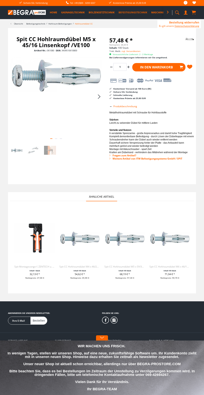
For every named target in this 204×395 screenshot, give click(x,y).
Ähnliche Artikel (101, 196)
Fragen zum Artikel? (124, 155)
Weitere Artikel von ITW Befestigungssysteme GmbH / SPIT (147, 158)
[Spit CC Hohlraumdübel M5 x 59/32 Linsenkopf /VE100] (124, 238)
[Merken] (190, 67)
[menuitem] (183, 2)
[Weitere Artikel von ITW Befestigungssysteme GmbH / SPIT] (185, 43)
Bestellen (39, 320)
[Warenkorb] (194, 12)
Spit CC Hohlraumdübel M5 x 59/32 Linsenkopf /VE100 (124, 266)
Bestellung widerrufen (184, 22)
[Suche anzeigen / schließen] (177, 11)
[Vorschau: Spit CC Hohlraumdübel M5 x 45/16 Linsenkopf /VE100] (17, 150)
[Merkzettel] (194, 3)
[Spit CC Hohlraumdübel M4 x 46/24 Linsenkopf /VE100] (79, 238)
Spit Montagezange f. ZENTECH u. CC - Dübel (34, 266)
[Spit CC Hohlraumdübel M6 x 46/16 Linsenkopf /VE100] (169, 238)
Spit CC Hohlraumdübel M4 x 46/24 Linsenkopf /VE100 (79, 266)
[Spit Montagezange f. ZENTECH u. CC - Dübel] (34, 238)
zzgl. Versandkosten (131, 51)
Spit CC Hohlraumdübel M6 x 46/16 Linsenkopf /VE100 (169, 266)
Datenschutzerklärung (187, 26)
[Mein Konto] (186, 11)
